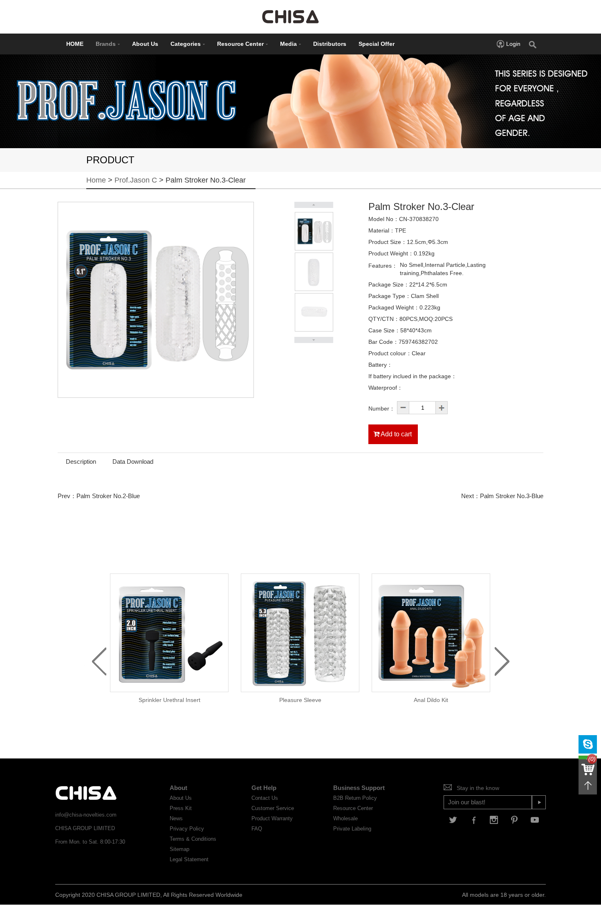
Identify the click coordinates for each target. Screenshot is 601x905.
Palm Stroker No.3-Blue (511, 495)
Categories (185, 44)
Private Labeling (352, 829)
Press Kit (181, 808)
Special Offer (377, 44)
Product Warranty (272, 818)
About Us (145, 44)
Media (288, 44)
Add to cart (395, 434)
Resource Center (240, 44)
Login (513, 44)
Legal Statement (189, 859)
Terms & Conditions (193, 839)
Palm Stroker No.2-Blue (108, 495)
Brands (106, 44)
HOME (74, 44)
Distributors (329, 44)
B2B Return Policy (355, 798)
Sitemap (179, 849)
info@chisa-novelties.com (86, 815)
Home (96, 180)
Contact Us (264, 798)
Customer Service (272, 808)
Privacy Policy (187, 829)
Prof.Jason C (136, 180)
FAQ (256, 829)
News (176, 818)
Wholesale (345, 818)
